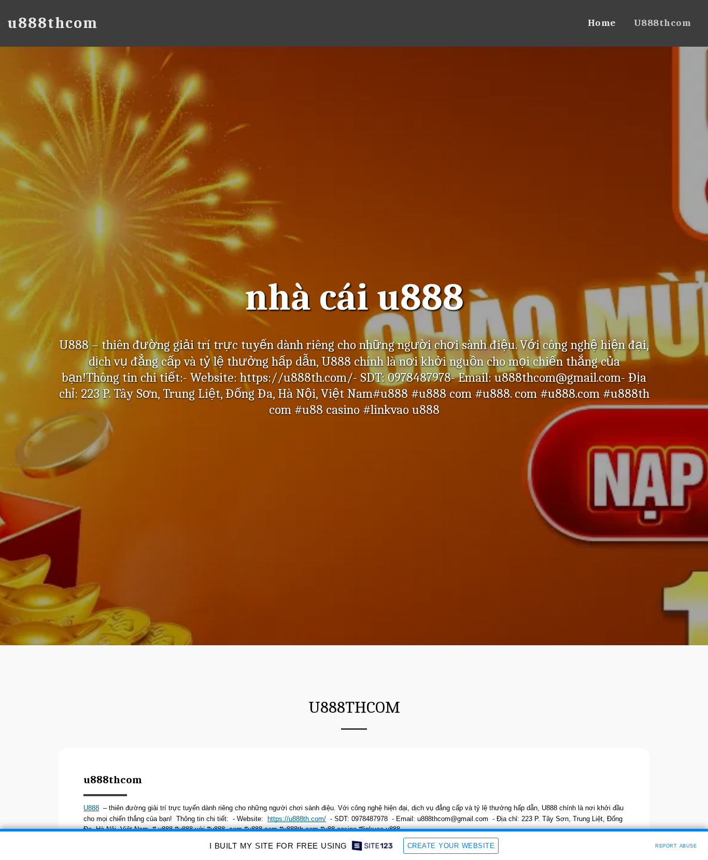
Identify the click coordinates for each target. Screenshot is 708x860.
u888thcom (112, 779)
